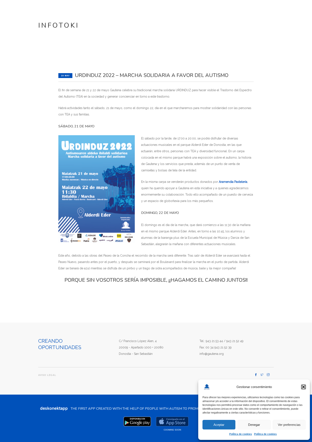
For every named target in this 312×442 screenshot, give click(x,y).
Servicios (187, 11)
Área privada (263, 11)
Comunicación (162, 11)
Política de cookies (240, 434)
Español (297, 11)
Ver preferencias (289, 424)
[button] (303, 387)
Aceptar (219, 424)
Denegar (254, 424)
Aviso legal (47, 375)
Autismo (139, 11)
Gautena (115, 11)
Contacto (232, 11)
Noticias (211, 11)
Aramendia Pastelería (233, 181)
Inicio (98, 11)
